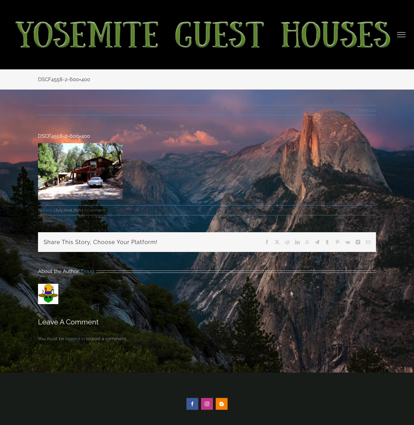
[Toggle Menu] (401, 34)
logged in (75, 338)
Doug (47, 210)
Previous (367, 110)
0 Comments (95, 210)
